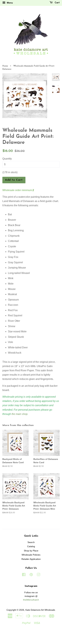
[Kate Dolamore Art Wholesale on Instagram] (38, 575)
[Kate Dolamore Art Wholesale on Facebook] (24, 575)
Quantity (7, 158)
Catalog (31, 546)
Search (31, 542)
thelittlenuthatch (31, 600)
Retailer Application (31, 559)
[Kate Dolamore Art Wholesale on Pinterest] (31, 575)
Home (5, 66)
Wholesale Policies (31, 555)
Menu (9, 2)
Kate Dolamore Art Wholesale (40, 610)
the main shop (20, 414)
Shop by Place (31, 551)
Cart (57, 3)
